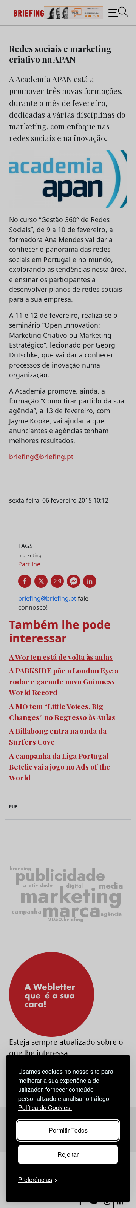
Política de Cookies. (45, 1107)
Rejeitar (68, 1154)
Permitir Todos (68, 1130)
